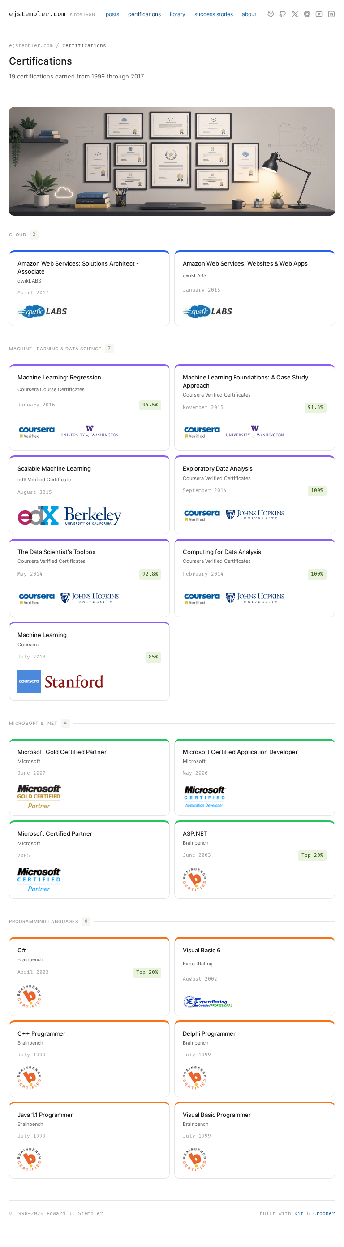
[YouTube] (319, 14)
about (249, 14)
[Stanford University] (74, 681)
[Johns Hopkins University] (255, 515)
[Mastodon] (307, 14)
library (177, 14)
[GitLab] (271, 14)
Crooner (324, 1213)
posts (112, 14)
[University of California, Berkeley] (93, 516)
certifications (144, 14)
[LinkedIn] (331, 14)
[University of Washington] (89, 431)
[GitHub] (283, 14)
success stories (213, 14)
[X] (295, 14)
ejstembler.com (37, 14)
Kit (299, 1213)
